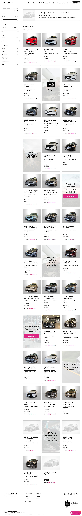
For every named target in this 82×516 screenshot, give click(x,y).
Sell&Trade (39, 2)
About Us (69, 2)
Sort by (24, 29)
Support (38, 498)
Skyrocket (10, 511)
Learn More (71, 196)
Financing (45, 2)
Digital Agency (14, 511)
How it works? (28, 493)
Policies (38, 496)
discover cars (32, 2)
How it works (52, 2)
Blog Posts (28, 501)
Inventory (27, 496)
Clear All (16, 11)
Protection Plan (29, 498)
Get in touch (76, 2)
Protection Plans (61, 2)
